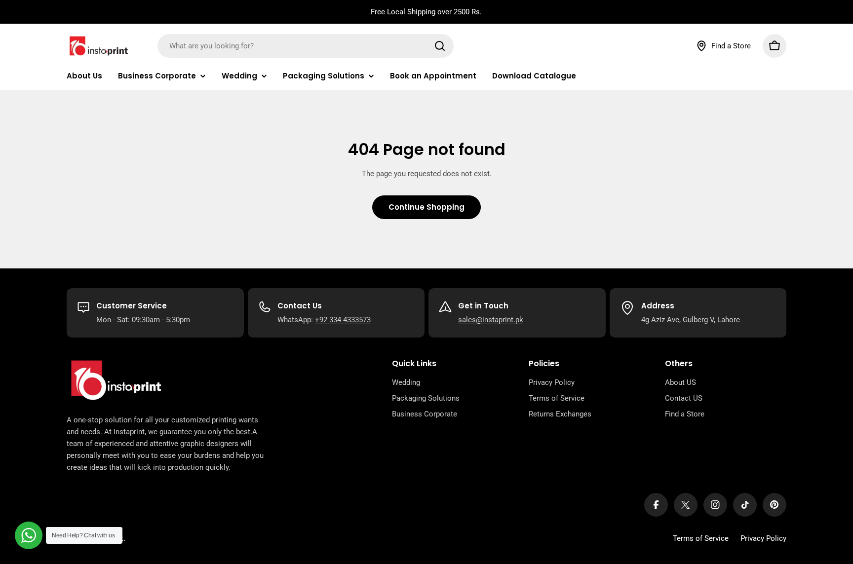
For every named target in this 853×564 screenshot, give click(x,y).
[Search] (440, 46)
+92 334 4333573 (343, 319)
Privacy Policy (763, 538)
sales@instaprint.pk (490, 319)
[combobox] (305, 46)
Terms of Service (701, 538)
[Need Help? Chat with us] (28, 535)
